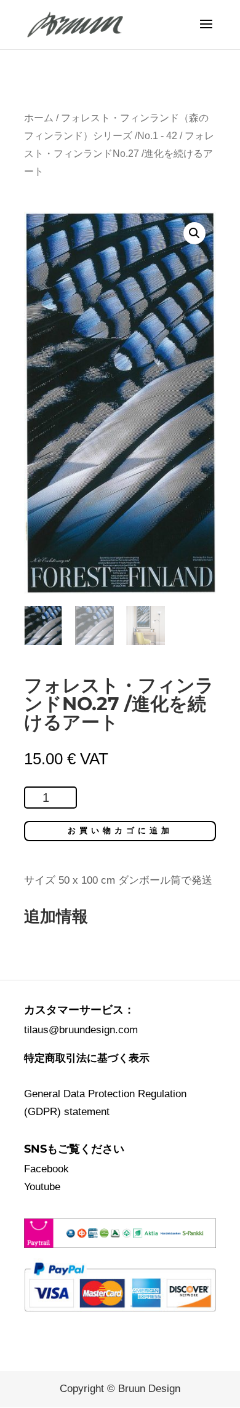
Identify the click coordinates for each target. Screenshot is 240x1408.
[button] (194, 233)
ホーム (39, 118)
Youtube (42, 1187)
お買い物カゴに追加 (120, 830)
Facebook (46, 1169)
